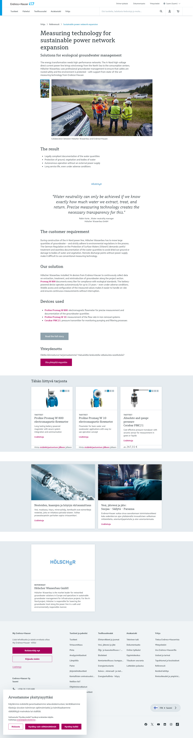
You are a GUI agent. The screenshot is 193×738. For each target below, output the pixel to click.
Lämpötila (74, 660)
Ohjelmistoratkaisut (78, 686)
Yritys (42, 24)
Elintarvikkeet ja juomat (108, 639)
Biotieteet (102, 655)
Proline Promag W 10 (55, 316)
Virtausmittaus (76, 644)
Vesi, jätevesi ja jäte (106, 644)
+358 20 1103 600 (26, 689)
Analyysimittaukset (78, 655)
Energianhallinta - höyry (109, 676)
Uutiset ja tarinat (162, 655)
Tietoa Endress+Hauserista (167, 639)
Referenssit (54, 24)
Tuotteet (38, 415)
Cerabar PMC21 (53, 320)
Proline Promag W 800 (56, 310)
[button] (32, 650)
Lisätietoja (39, 437)
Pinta (72, 650)
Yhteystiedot (155, 3)
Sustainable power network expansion (80, 24)
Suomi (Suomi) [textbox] (172, 3)
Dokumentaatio (139, 3)
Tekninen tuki (133, 639)
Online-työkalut (122, 3)
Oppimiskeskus (133, 655)
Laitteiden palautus (135, 665)
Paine (72, 665)
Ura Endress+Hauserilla (165, 650)
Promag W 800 (48, 281)
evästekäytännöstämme (26, 720)
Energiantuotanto (106, 665)
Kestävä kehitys (162, 671)
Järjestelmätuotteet (78, 671)
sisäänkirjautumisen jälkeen (52, 447)
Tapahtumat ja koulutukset (167, 660)
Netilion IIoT (75, 681)
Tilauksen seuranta (135, 660)
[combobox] (173, 3)
